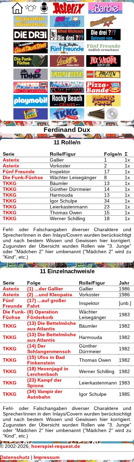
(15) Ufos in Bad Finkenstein (46, 360)
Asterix (11, 160)
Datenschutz (15, 457)
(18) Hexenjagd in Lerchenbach (47, 371)
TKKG (9, 183)
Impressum (46, 457)
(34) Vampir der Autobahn (44, 394)
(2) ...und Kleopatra (49, 294)
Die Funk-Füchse (23, 177)
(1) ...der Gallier (45, 288)
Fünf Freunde (19, 171)
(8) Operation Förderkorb (42, 314)
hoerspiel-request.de (55, 446)
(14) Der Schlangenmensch (49, 348)
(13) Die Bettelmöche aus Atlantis (51, 325)
